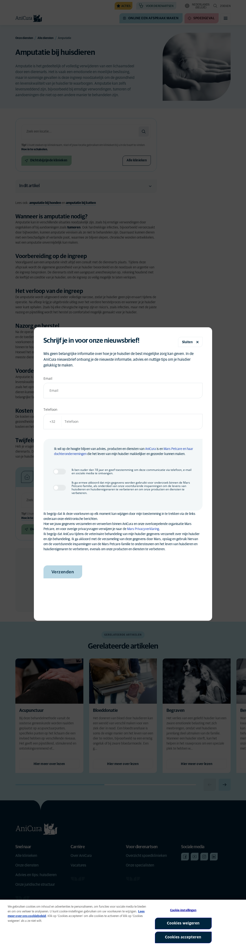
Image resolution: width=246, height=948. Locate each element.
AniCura (150, 449)
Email (47, 378)
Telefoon (50, 409)
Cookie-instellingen (183, 910)
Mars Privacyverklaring (143, 529)
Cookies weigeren (183, 923)
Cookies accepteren (183, 937)
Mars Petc (171, 449)
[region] (123, 924)
